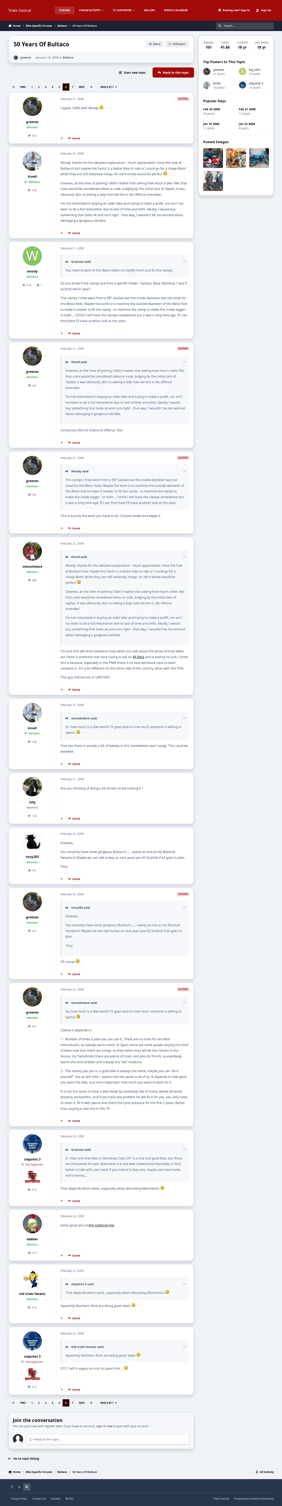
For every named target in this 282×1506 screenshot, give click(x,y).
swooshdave (32, 566)
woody (32, 271)
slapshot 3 (32, 1159)
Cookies (55, 1498)
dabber (32, 1239)
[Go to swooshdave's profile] (32, 551)
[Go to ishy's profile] (32, 787)
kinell (32, 176)
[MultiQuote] (62, 138)
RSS (70, 1498)
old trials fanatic (32, 1294)
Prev (23, 87)
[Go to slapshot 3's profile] (32, 1144)
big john (255, 70)
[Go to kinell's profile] (32, 161)
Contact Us (39, 1498)
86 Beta (138, 657)
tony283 (32, 857)
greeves (25, 57)
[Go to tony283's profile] (32, 841)
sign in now (104, 1426)
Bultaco (68, 57)
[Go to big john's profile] (242, 71)
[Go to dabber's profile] (32, 1224)
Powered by (254, 1498)
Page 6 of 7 (107, 87)
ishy (32, 802)
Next (82, 87)
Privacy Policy (19, 1498)
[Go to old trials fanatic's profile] (32, 1278)
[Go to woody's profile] (32, 256)
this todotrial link (101, 1225)
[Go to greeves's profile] (16, 57)
